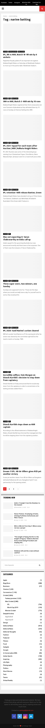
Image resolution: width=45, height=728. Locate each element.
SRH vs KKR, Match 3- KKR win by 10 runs (21, 101)
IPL (9, 98)
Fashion (6, 635)
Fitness (5, 641)
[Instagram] (25, 716)
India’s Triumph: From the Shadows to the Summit (27, 504)
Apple (5, 580)
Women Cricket (10, 610)
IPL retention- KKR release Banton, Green (22, 192)
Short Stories (7, 671)
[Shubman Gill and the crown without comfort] (8, 553)
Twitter (10, 2)
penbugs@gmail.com (26, 710)
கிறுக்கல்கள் (9, 616)
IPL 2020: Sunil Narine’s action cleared (21, 330)
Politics (5, 668)
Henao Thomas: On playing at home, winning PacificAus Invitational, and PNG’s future (26, 516)
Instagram (17, 2)
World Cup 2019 (12, 607)
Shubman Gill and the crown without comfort (26, 552)
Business (6, 586)
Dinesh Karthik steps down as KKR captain (19, 426)
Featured (6, 638)
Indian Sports (7, 656)
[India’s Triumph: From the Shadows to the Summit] (8, 505)
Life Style (6, 662)
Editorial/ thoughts (9, 632)
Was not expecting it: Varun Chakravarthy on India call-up (17, 238)
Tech (4, 674)
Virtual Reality (8, 680)
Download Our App (37, 3)
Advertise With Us (26, 3)
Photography (7, 665)
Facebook (4, 2)
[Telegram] (31, 716)
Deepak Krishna (8, 613)
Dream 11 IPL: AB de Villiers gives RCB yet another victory (22, 473)
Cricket (5, 51)
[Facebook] (14, 716)
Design (5, 622)
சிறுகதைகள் (9, 619)
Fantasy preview (13, 51)
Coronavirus (7, 592)
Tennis (5, 677)
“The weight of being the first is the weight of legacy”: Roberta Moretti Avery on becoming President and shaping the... (26, 540)
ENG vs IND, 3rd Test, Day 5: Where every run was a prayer (27, 527)
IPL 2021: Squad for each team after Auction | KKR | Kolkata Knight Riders (20, 147)
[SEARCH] (39, 565)
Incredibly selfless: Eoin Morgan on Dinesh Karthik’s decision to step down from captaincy (21, 377)
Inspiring (6, 659)
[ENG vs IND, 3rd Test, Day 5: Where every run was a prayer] (8, 528)
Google (5, 650)
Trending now (9, 497)
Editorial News (8, 626)
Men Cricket (21, 51)
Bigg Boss (6, 583)
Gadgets (6, 647)
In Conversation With (10, 653)
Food (5, 644)
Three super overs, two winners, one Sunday (20, 285)
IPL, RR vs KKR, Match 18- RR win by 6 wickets (20, 56)
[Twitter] (19, 716)
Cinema (5, 589)
